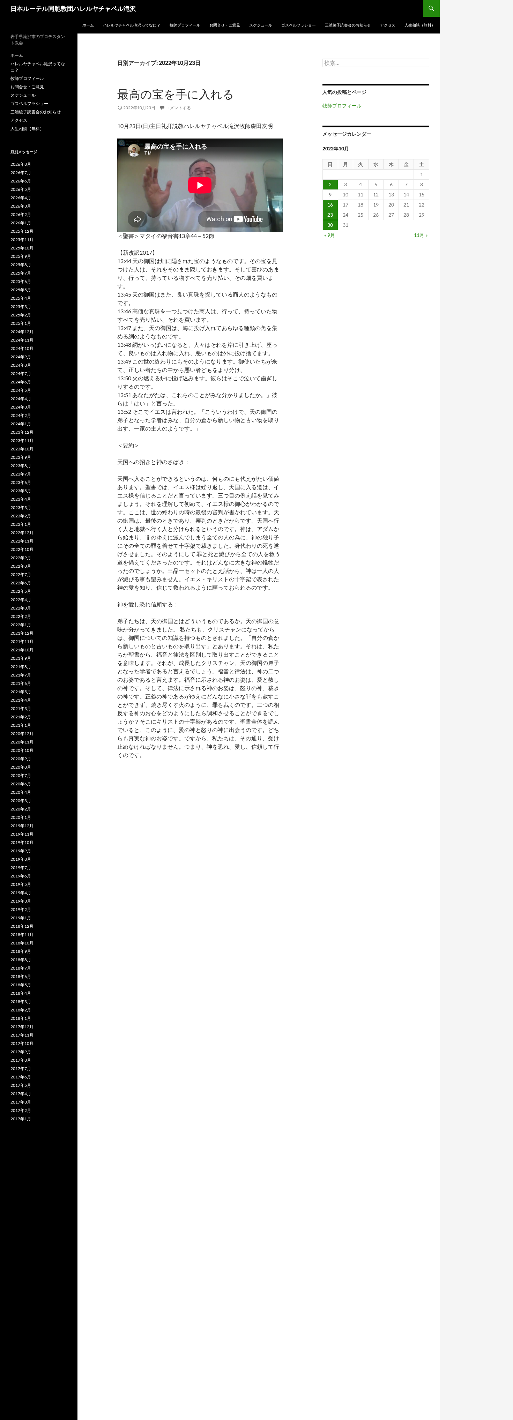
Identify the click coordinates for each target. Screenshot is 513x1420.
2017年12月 (22, 1026)
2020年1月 (20, 817)
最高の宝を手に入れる (175, 94)
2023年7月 (20, 474)
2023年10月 (22, 448)
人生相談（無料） (419, 25)
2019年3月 (20, 901)
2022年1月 (20, 624)
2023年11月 (22, 440)
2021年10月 (22, 649)
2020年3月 (20, 800)
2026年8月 (20, 164)
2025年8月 (20, 264)
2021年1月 (20, 725)
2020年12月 (22, 733)
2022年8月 (20, 566)
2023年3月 (20, 507)
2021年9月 (20, 658)
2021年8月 (20, 666)
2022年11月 (22, 541)
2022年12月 (22, 532)
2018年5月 (20, 984)
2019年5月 (20, 884)
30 (330, 225)
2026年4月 (20, 197)
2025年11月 (22, 239)
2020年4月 (20, 792)
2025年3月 (20, 306)
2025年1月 (20, 323)
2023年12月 (22, 432)
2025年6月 (20, 281)
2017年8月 (20, 1060)
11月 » (421, 235)
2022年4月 (20, 599)
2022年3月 (20, 608)
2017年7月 (20, 1068)
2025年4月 (20, 298)
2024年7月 (20, 373)
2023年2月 (20, 515)
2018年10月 (22, 943)
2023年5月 (20, 490)
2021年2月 (20, 716)
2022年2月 (20, 616)
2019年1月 (20, 917)
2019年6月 (20, 876)
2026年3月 (20, 206)
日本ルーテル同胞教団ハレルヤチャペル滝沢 (73, 8)
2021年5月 (20, 691)
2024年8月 (20, 365)
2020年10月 (22, 750)
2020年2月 (20, 809)
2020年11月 (22, 742)
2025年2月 (20, 314)
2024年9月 (20, 356)
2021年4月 (20, 700)
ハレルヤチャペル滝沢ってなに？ (132, 25)
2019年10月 (22, 842)
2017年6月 (20, 1076)
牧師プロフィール (185, 25)
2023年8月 (20, 465)
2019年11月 (22, 834)
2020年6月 (20, 783)
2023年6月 (20, 482)
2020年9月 (20, 758)
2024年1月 (20, 423)
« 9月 (329, 235)
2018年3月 (20, 1001)
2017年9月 (20, 1051)
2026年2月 (20, 214)
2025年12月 (22, 231)
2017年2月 (20, 1110)
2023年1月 (20, 524)
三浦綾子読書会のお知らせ (348, 25)
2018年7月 (20, 968)
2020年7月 (20, 775)
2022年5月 (20, 591)
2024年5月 (20, 390)
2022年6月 (20, 582)
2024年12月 (22, 331)
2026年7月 (20, 172)
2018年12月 (22, 926)
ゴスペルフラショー (298, 25)
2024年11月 (22, 340)
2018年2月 (20, 1009)
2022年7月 (20, 574)
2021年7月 (20, 675)
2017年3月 (20, 1102)
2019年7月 (20, 867)
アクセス (387, 25)
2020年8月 (20, 767)
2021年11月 (22, 641)
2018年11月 (22, 934)
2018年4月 (20, 993)
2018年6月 (20, 976)
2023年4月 (20, 499)
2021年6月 (20, 683)
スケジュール (260, 25)
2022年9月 (20, 557)
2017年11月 (22, 1035)
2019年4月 (20, 892)
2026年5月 (20, 189)
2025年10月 (22, 248)
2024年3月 (20, 407)
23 (330, 215)
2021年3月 (20, 708)
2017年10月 (22, 1043)
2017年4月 (20, 1093)
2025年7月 (20, 273)
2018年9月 (20, 951)
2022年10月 (22, 549)
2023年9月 (20, 457)
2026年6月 (20, 181)
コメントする (178, 107)
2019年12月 (22, 825)
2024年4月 (20, 398)
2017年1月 (20, 1118)
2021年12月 (22, 633)
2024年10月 (22, 348)
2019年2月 (20, 909)
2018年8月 (20, 959)
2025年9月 (20, 256)
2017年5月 (20, 1085)
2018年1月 (20, 1018)
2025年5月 (20, 289)
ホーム (88, 25)
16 (330, 205)
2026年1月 (20, 222)
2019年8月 (20, 859)
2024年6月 (20, 381)
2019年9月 (20, 850)
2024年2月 (20, 415)
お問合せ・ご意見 (224, 25)
